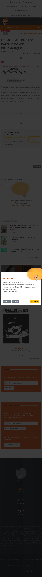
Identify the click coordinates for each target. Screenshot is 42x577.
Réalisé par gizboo (21, 296)
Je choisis (15, 301)
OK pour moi (35, 301)
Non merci (6, 301)
